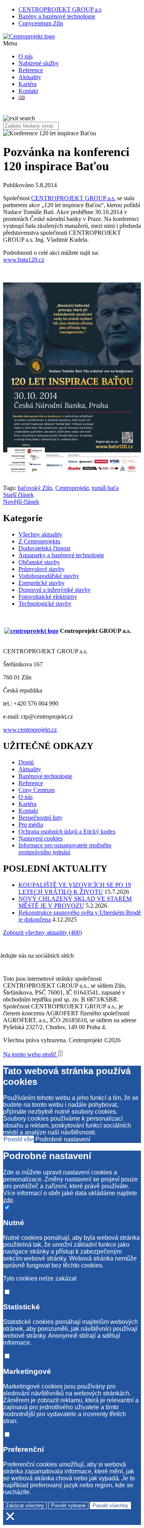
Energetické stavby (41, 583)
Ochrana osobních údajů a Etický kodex (67, 831)
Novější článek (21, 501)
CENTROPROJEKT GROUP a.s (59, 9)
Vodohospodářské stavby (48, 576)
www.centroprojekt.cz (30, 729)
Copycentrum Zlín (40, 23)
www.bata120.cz (23, 259)
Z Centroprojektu (39, 541)
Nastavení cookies (40, 838)
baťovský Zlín (35, 488)
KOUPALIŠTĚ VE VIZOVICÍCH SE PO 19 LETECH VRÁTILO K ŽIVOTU (74, 888)
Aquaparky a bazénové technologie (61, 555)
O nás (25, 56)
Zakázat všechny (25, 1505)
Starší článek (18, 495)
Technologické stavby (44, 603)
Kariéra (27, 84)
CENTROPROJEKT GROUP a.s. (73, 198)
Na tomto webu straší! (30, 1054)
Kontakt (28, 91)
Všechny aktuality (40, 534)
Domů (26, 762)
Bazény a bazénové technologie (56, 16)
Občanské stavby (39, 562)
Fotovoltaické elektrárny (47, 596)
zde (8, 1200)
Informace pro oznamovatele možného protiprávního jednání (64, 848)
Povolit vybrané (68, 1505)
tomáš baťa (105, 488)
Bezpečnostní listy (40, 817)
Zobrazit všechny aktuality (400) (42, 932)
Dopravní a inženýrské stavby (54, 589)
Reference (30, 70)
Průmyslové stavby (41, 569)
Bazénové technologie (45, 776)
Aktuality (29, 77)
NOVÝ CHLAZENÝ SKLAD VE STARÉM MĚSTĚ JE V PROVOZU (75, 902)
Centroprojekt (72, 488)
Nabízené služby (38, 63)
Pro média (30, 824)
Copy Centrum (36, 790)
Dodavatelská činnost (44, 548)
